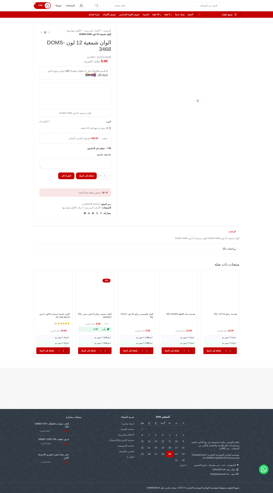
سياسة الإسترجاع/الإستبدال (121, 440)
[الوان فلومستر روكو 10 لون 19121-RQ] (136, 294)
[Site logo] (232, 5)
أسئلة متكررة (128, 423)
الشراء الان (66, 176)
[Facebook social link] (101, 213)
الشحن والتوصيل (126, 451)
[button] (220, 350)
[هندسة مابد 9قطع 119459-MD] (178, 294)
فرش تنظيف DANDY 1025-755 (53, 439)
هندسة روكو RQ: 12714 (225, 314)
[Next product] (41, 32)
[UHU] (51, 381)
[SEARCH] (97, 5)
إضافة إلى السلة (86, 176)
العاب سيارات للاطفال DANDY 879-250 (52, 425)
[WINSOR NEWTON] (119, 381)
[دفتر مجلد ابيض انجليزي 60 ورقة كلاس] (76, 458)
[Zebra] (154, 381)
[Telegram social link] (85, 213)
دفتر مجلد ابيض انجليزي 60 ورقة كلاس (53, 456)
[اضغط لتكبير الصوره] (198, 101)
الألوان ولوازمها (74, 30)
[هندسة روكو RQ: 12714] (220, 294)
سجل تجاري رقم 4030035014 (161, 487)
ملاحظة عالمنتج (104, 154)
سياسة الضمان (127, 429)
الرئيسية (107, 30)
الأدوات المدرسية (92, 30)
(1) (55, 323)
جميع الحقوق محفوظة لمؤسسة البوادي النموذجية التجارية (212, 487)
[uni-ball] (85, 381)
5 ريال (81, 207)
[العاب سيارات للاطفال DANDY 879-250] (76, 427)
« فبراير (183, 465)
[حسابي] (81, 5)
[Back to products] (45, 32)
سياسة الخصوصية (126, 445)
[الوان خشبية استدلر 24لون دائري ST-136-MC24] (53, 294)
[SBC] (188, 381)
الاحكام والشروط (126, 434)
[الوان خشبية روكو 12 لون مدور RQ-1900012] (95, 294)
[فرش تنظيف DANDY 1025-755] (76, 443)
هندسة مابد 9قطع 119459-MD (181, 314)
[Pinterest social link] (93, 213)
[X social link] (97, 213)
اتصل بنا (130, 456)
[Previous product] (49, 32)
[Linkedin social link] (89, 213)
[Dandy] (222, 381)
